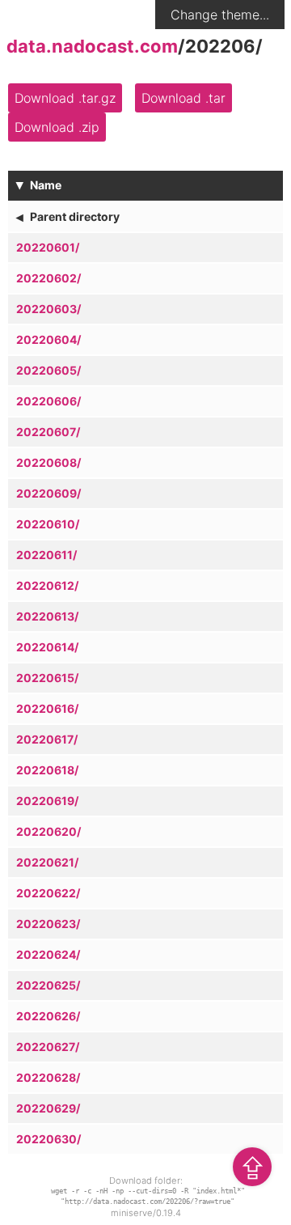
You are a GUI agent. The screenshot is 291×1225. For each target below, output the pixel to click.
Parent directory (75, 216)
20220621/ (47, 862)
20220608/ (48, 462)
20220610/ (47, 524)
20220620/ (48, 831)
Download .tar (183, 98)
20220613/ (47, 616)
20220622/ (48, 893)
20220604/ (48, 339)
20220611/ (46, 555)
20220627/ (47, 1046)
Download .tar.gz (65, 98)
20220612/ (47, 585)
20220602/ (48, 278)
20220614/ (47, 647)
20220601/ (47, 247)
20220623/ (48, 923)
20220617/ (47, 739)
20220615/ (47, 678)
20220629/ (48, 1108)
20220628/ (48, 1077)
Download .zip (57, 127)
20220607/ (48, 432)
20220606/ (48, 401)
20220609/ (48, 493)
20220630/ (48, 1139)
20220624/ (48, 954)
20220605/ (48, 370)
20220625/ (48, 985)
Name (45, 185)
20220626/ (48, 1016)
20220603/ (48, 309)
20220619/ (47, 800)
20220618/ (47, 770)
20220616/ (47, 708)
